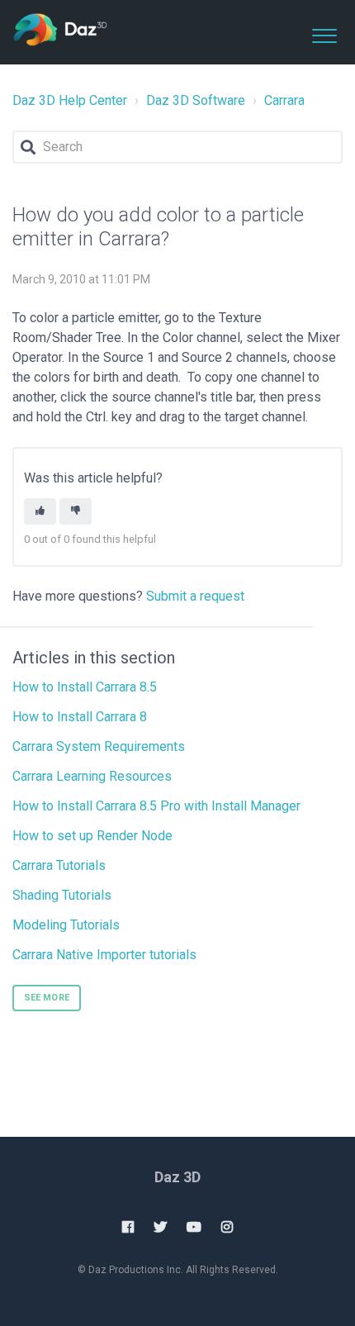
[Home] (59, 30)
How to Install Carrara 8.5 (84, 687)
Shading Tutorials (61, 895)
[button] (324, 32)
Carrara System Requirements (98, 746)
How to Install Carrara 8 (79, 717)
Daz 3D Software (195, 100)
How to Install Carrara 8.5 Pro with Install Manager (156, 806)
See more (46, 997)
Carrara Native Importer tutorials (104, 954)
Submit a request (195, 596)
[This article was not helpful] (75, 511)
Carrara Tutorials (59, 865)
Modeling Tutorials (66, 925)
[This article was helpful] (40, 511)
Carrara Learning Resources (92, 776)
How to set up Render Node (92, 836)
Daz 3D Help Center (69, 100)
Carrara (284, 100)
